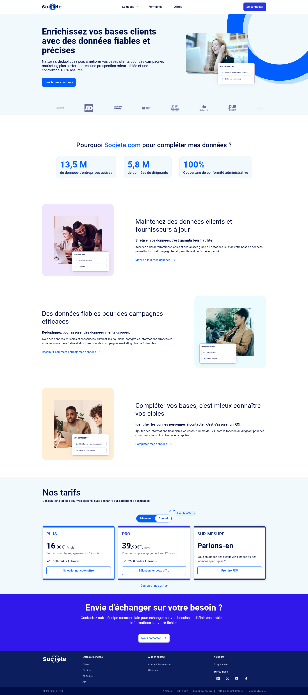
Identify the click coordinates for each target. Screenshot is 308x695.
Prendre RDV (229, 570)
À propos (167, 691)
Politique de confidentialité (230, 691)
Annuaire (88, 676)
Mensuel (145, 518)
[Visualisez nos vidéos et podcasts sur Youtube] (236, 678)
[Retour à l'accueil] (54, 659)
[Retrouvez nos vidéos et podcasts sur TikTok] (246, 678)
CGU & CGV (182, 691)
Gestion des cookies (202, 691)
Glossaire (153, 670)
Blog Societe (220, 664)
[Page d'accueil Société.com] (52, 6)
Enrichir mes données (59, 82)
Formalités (155, 6)
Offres (178, 6)
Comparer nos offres (154, 585)
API (84, 681)
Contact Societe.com (159, 664)
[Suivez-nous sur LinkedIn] (218, 678)
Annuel (163, 518)
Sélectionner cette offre (78, 570)
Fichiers (87, 670)
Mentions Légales (257, 691)
